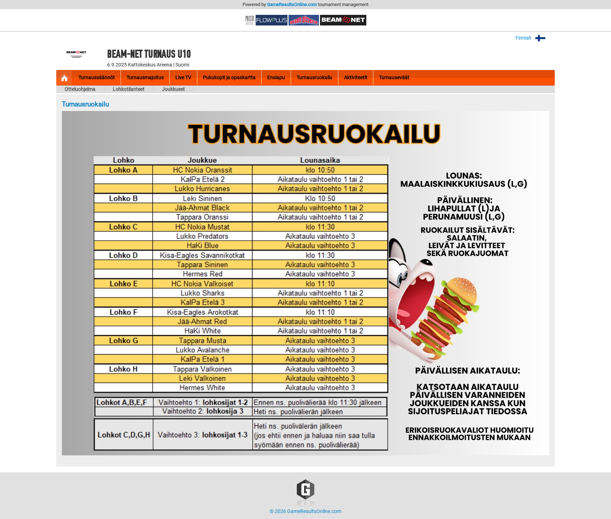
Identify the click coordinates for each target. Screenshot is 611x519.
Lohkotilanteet (129, 89)
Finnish (524, 38)
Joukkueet (173, 89)
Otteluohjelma (80, 89)
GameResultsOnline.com (292, 4)
